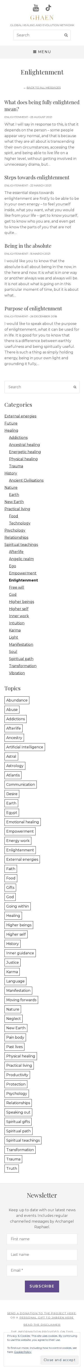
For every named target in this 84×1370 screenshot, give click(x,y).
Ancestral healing (24, 445)
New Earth (14, 502)
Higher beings (21, 602)
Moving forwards (21, 1000)
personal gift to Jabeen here (46, 1317)
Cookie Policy (22, 1351)
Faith (10, 869)
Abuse (12, 710)
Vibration (17, 673)
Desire (11, 794)
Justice (12, 962)
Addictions (18, 437)
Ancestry (14, 738)
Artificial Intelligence (24, 747)
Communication (20, 784)
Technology (19, 523)
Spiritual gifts (18, 1122)
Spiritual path (21, 659)
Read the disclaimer (42, 1324)
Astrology (15, 766)
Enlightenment (16, 117)
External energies (20, 416)
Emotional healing (22, 822)
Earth (14, 495)
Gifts (10, 887)
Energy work (18, 841)
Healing (11, 430)
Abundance (17, 700)
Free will (16, 587)
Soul (13, 652)
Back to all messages (44, 87)
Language (15, 981)
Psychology (14, 530)
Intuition (16, 623)
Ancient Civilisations (26, 480)
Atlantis (13, 775)
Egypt (11, 813)
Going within (17, 906)
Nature (10, 487)
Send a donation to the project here (41, 1313)
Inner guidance (20, 953)
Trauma (16, 466)
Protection (16, 1084)
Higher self (18, 609)
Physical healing (23, 459)
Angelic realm (21, 559)
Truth (11, 1168)
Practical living (17, 509)
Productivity (17, 1075)
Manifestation (21, 644)
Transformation (23, 666)
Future (10, 423)
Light (13, 637)
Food (13, 516)
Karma (15, 630)
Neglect (13, 1019)
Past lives (14, 1047)
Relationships (16, 537)
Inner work (19, 616)
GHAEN (42, 17)
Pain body (15, 1037)
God (13, 594)
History (10, 473)
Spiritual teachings (21, 545)
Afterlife (16, 552)
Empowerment (23, 573)
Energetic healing (25, 452)
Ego (12, 566)
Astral (11, 756)
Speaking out (18, 1112)
